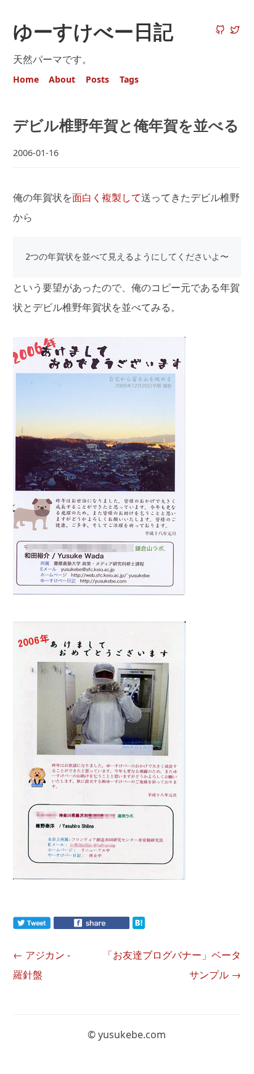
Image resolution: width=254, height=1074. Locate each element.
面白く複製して (106, 197)
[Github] (220, 31)
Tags (129, 79)
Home (26, 79)
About (62, 79)
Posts (97, 79)
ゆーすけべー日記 (93, 31)
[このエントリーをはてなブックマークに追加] (158, 925)
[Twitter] (235, 31)
